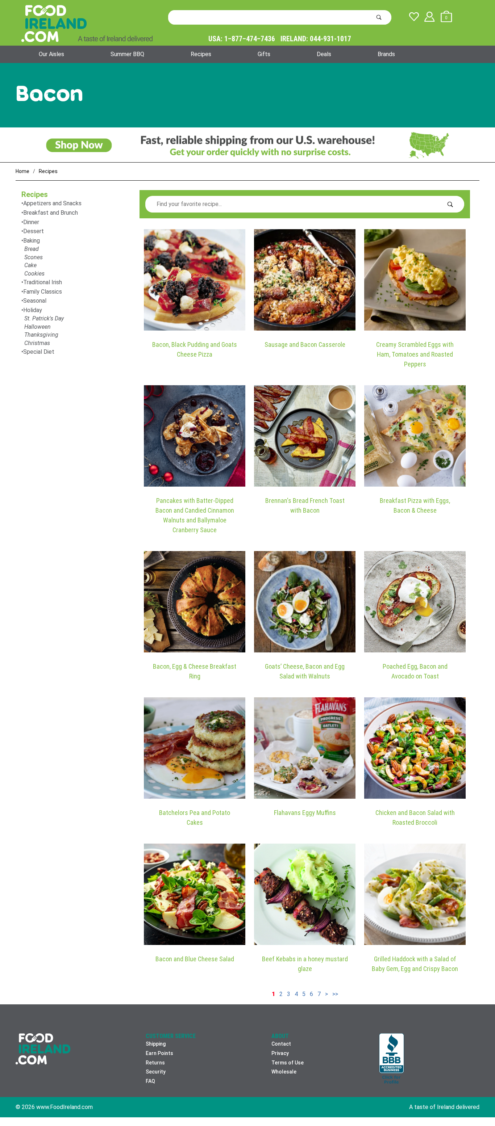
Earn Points (159, 1053)
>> (335, 994)
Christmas (37, 343)
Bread (31, 248)
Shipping (156, 1044)
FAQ (150, 1081)
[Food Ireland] (87, 23)
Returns (155, 1063)
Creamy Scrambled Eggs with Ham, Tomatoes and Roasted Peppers (415, 354)
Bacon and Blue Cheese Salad (194, 959)
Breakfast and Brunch (50, 212)
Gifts (264, 54)
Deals (324, 54)
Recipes (201, 54)
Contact (281, 1044)
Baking (31, 240)
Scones (33, 257)
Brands (386, 54)
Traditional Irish (42, 282)
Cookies (34, 273)
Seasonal (34, 300)
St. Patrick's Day (44, 318)
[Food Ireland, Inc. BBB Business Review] (391, 1059)
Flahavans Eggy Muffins (305, 812)
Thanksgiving (41, 334)
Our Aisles (51, 54)
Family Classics (42, 291)
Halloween (37, 326)
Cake (30, 265)
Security (156, 1072)
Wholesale (283, 1072)
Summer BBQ (127, 54)
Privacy (280, 1053)
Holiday (32, 310)
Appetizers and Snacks (52, 203)
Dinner (31, 222)
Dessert (33, 231)
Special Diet (38, 351)
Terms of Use (287, 1063)
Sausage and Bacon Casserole (305, 344)
